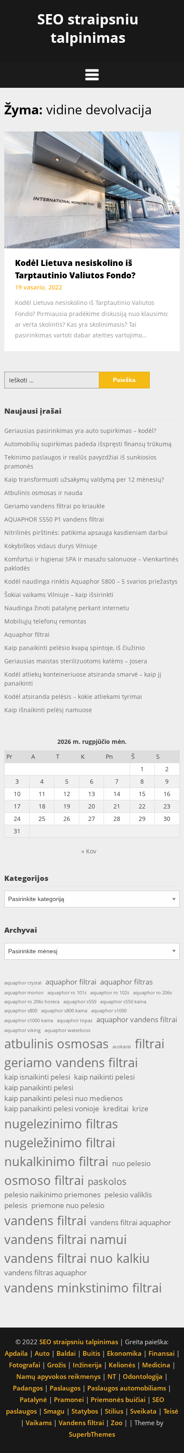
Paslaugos (65, 1388)
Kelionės (122, 1365)
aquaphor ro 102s (109, 993)
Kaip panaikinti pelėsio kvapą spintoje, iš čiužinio (74, 648)
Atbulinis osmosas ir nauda (43, 493)
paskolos (107, 1181)
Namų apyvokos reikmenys (58, 1376)
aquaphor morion (24, 993)
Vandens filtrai (81, 1422)
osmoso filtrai (44, 1180)
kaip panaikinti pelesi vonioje (51, 1108)
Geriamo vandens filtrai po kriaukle (54, 506)
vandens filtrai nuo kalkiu (77, 1258)
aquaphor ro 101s (66, 993)
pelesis (15, 1205)
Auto (42, 1353)
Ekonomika (124, 1353)
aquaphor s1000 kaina (28, 1020)
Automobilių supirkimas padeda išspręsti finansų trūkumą (88, 444)
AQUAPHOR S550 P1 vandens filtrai (54, 519)
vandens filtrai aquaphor (130, 1222)
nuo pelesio (131, 1163)
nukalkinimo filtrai (56, 1161)
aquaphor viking (22, 1030)
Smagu (54, 1411)
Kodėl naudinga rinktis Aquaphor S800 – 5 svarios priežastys (91, 581)
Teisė (170, 1411)
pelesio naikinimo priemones (52, 1194)
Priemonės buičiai (118, 1399)
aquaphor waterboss (67, 1030)
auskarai (122, 1047)
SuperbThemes (92, 1434)
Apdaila (16, 1353)
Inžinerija (87, 1365)
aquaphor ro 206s (152, 993)
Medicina (156, 1365)
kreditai (115, 1108)
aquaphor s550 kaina (123, 1002)
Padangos (28, 1388)
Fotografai (24, 1365)
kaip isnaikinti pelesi (37, 1077)
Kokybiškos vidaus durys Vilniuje (50, 546)
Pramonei (69, 1399)
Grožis (56, 1365)
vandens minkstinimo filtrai (83, 1287)
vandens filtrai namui (65, 1239)
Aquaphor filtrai (27, 634)
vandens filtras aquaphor (45, 1272)
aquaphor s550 (79, 1002)
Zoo (116, 1422)
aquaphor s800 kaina (64, 1011)
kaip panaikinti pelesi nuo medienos (63, 1098)
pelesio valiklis (128, 1194)
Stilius (114, 1411)
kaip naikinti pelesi (104, 1077)
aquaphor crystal (23, 983)
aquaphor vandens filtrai (136, 1019)
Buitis (91, 1353)
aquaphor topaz (74, 1020)
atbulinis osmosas (56, 1043)
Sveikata (143, 1411)
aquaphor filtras (126, 982)
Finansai (161, 1353)
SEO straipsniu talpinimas (88, 28)
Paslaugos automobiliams (126, 1388)
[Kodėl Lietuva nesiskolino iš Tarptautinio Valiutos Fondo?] (92, 189)
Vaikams (39, 1422)
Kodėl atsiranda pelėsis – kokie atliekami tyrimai (73, 696)
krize (140, 1108)
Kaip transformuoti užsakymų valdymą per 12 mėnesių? (84, 479)
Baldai (66, 1353)
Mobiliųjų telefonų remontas (45, 621)
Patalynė (33, 1399)
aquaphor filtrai (70, 982)
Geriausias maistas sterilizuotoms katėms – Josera (75, 661)
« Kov (88, 851)
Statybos (84, 1411)
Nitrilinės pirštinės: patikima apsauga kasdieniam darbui (86, 532)
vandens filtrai (45, 1220)
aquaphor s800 (20, 1011)
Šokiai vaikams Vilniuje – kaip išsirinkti (58, 595)
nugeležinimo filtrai (59, 1142)
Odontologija (143, 1376)
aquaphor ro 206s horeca (31, 1002)
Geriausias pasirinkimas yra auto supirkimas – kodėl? (80, 431)
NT (111, 1376)
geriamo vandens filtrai (71, 1062)
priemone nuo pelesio (67, 1205)
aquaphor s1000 (109, 1011)
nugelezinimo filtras (61, 1123)
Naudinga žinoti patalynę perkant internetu (66, 608)
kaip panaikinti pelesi (38, 1087)
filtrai (149, 1043)
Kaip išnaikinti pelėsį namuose (48, 710)
